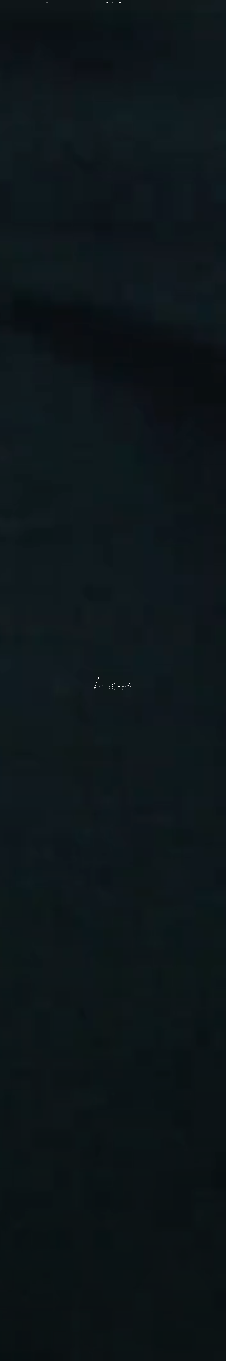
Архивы (60, 3)
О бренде (48, 3)
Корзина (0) (187, 3)
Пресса (54, 3)
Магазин (38, 3)
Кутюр (43, 3)
